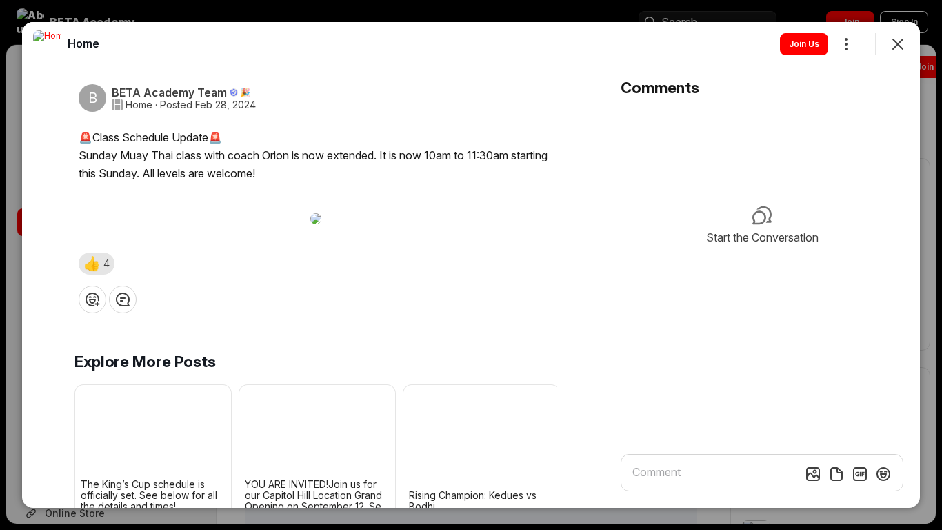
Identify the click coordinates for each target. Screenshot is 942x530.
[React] (92, 299)
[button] (96, 264)
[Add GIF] (860, 474)
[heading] (83, 43)
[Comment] (123, 299)
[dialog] (471, 265)
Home (139, 104)
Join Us (804, 44)
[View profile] (47, 44)
